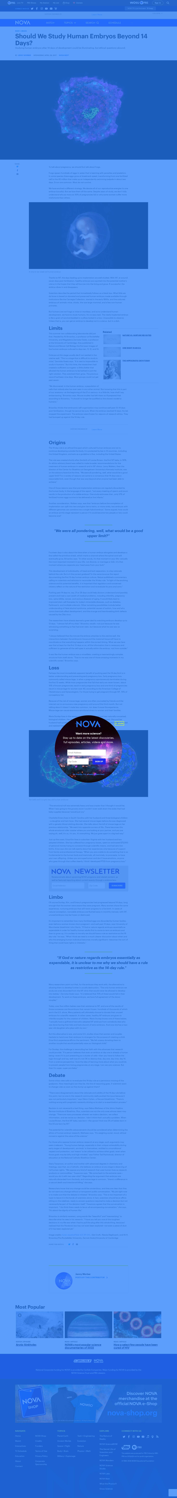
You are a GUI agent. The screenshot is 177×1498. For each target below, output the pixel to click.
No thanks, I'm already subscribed (88, 774)
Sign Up (99, 761)
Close (120, 723)
